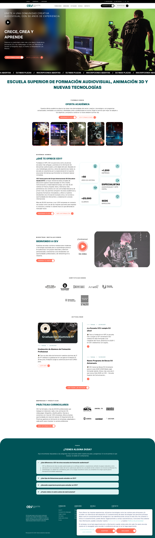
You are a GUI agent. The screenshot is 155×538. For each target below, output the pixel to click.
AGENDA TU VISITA (44, 260)
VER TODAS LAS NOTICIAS (76, 388)
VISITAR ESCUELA (121, 5)
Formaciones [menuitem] (58, 6)
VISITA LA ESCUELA (33, 57)
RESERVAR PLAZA (106, 5)
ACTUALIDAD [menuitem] (74, 6)
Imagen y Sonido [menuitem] (62, 514)
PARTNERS (44, 1)
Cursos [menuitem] (60, 520)
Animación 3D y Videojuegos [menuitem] (65, 512)
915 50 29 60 (109, 1)
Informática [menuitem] (61, 516)
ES (125, 1)
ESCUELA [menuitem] (80, 6)
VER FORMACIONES (13, 57)
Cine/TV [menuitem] (60, 510)
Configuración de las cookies (87, 531)
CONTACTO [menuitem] (87, 6)
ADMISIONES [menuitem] (66, 6)
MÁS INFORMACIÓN (63, 213)
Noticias (44, 345)
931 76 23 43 (118, 1)
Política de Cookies (114, 521)
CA (128, 1)
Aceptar (104, 531)
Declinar (125, 531)
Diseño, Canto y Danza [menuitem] (63, 518)
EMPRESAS (35, 1)
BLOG (28, 1)
